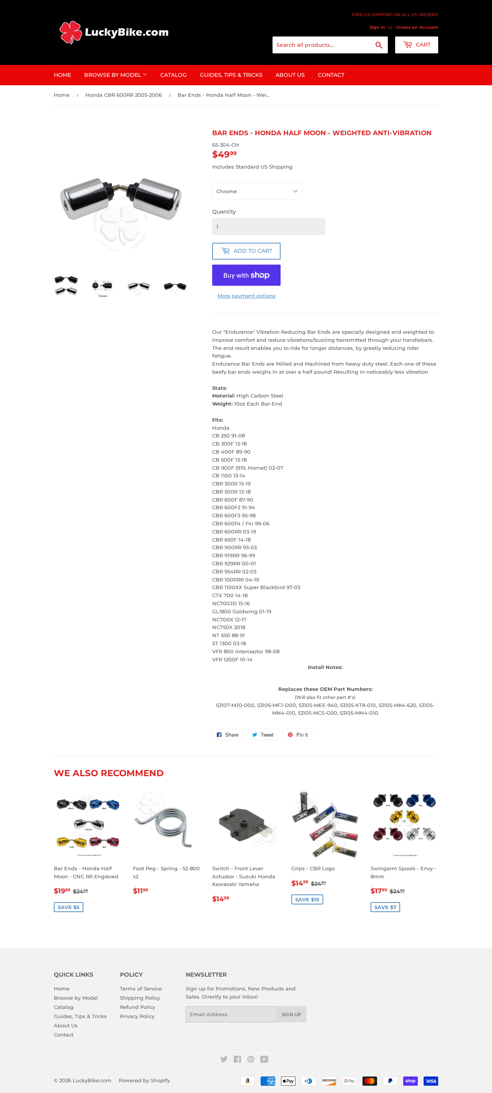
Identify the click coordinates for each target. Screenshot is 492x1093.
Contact (331, 74)
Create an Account (417, 27)
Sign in (377, 27)
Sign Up (291, 1014)
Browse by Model (113, 74)
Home (62, 74)
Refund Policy (137, 1007)
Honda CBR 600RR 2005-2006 (123, 95)
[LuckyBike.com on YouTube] (264, 1060)
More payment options (247, 296)
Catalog (173, 74)
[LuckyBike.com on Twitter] (224, 1060)
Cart (422, 44)
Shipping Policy (140, 998)
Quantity (224, 211)
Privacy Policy (137, 1016)
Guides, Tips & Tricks (231, 74)
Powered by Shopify (144, 1080)
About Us (290, 74)
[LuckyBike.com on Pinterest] (251, 1060)
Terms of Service (141, 988)
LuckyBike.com (92, 1080)
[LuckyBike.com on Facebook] (237, 1060)
